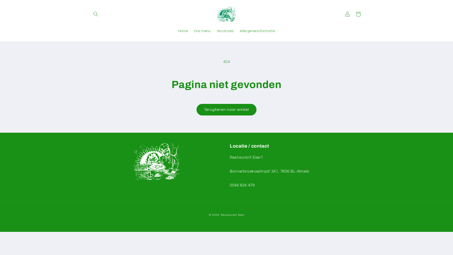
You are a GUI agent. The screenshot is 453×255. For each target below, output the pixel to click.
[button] (95, 14)
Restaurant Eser (232, 215)
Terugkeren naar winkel (226, 109)
